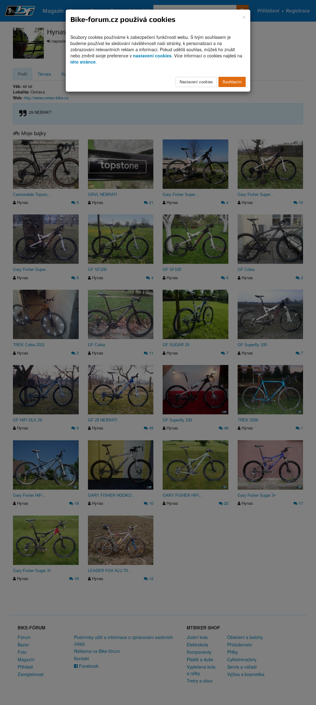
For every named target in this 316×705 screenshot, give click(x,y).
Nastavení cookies (196, 82)
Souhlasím (232, 82)
